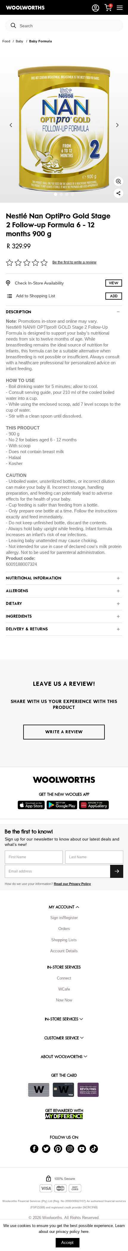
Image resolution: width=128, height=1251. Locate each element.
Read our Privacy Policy (72, 884)
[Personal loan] (88, 1090)
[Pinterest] (58, 1148)
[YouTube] (82, 1148)
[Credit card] (63, 1090)
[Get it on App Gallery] (94, 805)
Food (6, 41)
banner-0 (55, 194)
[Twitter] (46, 1148)
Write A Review (64, 731)
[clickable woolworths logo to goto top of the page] (64, 780)
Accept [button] (67, 1242)
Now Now (64, 1000)
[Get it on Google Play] (62, 805)
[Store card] (38, 1090)
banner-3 (72, 194)
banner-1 (61, 194)
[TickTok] (94, 1148)
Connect (64, 978)
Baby (20, 41)
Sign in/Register (64, 918)
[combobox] (69, 26)
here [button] (84, 1231)
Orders (64, 928)
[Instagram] (70, 1148)
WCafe (64, 989)
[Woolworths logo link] (25, 8)
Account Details (64, 951)
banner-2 (66, 194)
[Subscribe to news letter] (116, 871)
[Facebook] (34, 1148)
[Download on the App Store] (32, 805)
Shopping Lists (64, 940)
